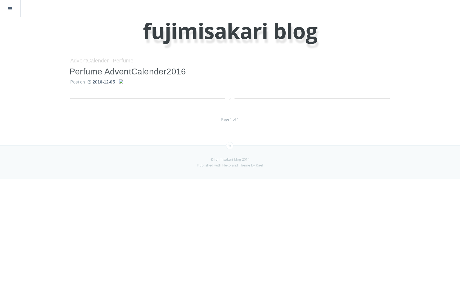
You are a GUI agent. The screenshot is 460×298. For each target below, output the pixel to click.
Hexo (227, 165)
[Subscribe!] (229, 145)
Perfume (123, 60)
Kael (259, 165)
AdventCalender (89, 60)
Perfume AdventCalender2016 (127, 71)
